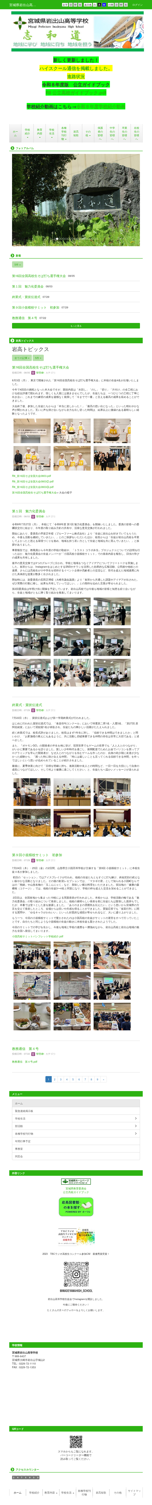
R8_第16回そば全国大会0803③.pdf (33, 487)
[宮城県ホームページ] (76, 1182)
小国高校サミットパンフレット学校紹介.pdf (37, 936)
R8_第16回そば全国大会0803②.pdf (33, 481)
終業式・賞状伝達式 (26, 297)
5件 (16, 264)
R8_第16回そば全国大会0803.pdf (31, 476)
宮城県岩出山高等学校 (25, 4)
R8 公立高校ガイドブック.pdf (76, 92)
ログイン (137, 4)
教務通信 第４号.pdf (24, 1061)
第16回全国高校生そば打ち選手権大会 (39, 276)
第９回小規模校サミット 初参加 (35, 307)
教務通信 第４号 (24, 318)
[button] (27, 133)
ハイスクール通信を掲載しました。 (76, 68)
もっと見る (76, 325)
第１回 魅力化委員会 (28, 286)
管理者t (39, 372)
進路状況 (76, 76)
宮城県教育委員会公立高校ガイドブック (76, 1190)
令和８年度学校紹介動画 (100, 106)
